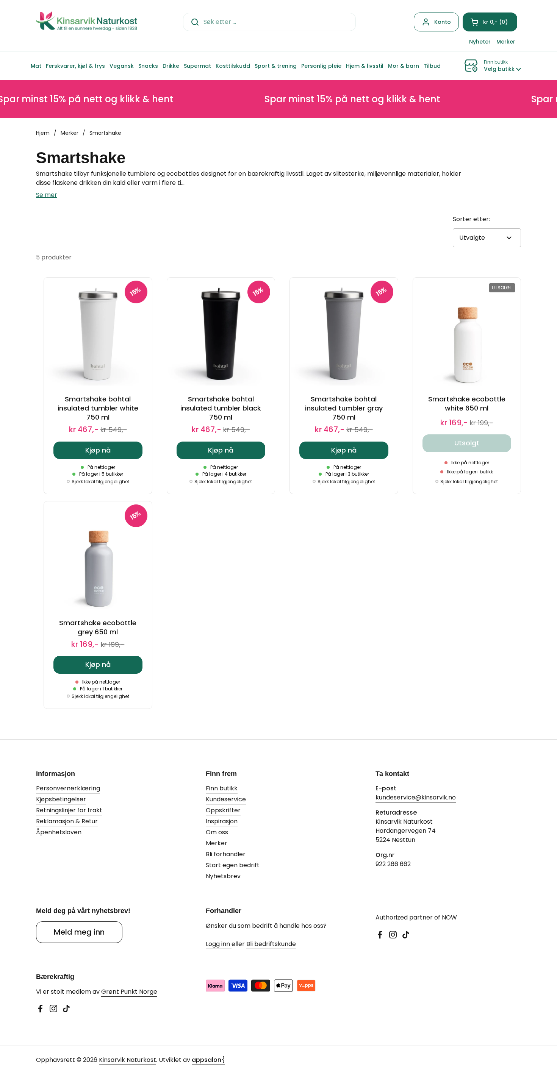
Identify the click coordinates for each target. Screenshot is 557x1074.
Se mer (46, 194)
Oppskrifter (223, 810)
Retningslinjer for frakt (69, 810)
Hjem (43, 133)
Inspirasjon (222, 821)
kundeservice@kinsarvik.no (416, 797)
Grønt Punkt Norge (129, 991)
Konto (442, 22)
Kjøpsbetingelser (61, 799)
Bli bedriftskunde (271, 944)
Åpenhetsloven (58, 832)
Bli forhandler (226, 854)
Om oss (217, 832)
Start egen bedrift (233, 865)
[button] (490, 21)
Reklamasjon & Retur (67, 821)
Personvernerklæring (68, 788)
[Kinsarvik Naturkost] (86, 21)
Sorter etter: (471, 219)
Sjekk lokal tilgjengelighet (100, 481)
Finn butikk (222, 788)
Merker (69, 133)
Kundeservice (226, 799)
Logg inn (219, 944)
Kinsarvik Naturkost (127, 1059)
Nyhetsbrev (223, 876)
